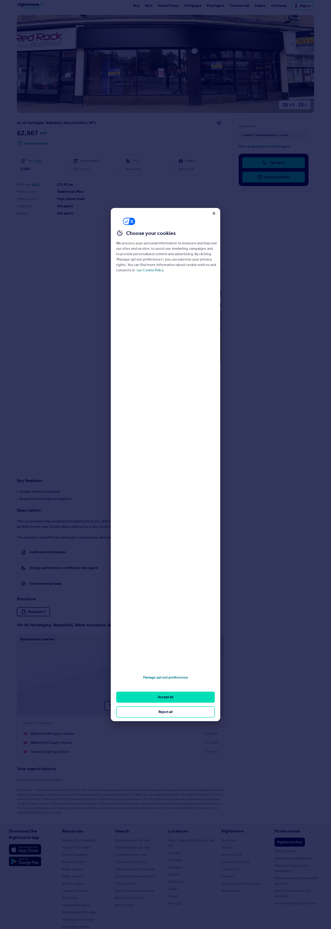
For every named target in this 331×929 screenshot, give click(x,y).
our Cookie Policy (150, 270)
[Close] (214, 213)
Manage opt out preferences (165, 677)
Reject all (166, 712)
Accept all (165, 697)
